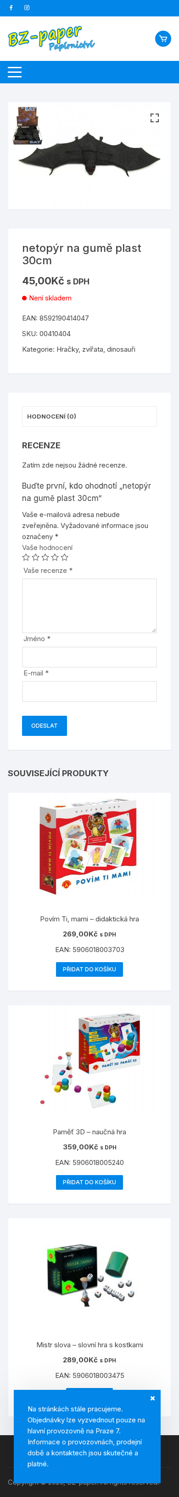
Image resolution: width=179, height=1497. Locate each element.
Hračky (67, 349)
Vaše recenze (48, 570)
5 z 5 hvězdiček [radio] (64, 557)
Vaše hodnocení (47, 547)
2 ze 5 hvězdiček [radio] (35, 557)
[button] (155, 118)
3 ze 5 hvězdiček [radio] (45, 557)
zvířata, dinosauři (108, 349)
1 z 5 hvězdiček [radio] (26, 557)
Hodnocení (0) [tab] (51, 416)
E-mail (36, 673)
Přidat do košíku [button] (89, 969)
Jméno (36, 638)
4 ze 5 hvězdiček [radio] (55, 557)
